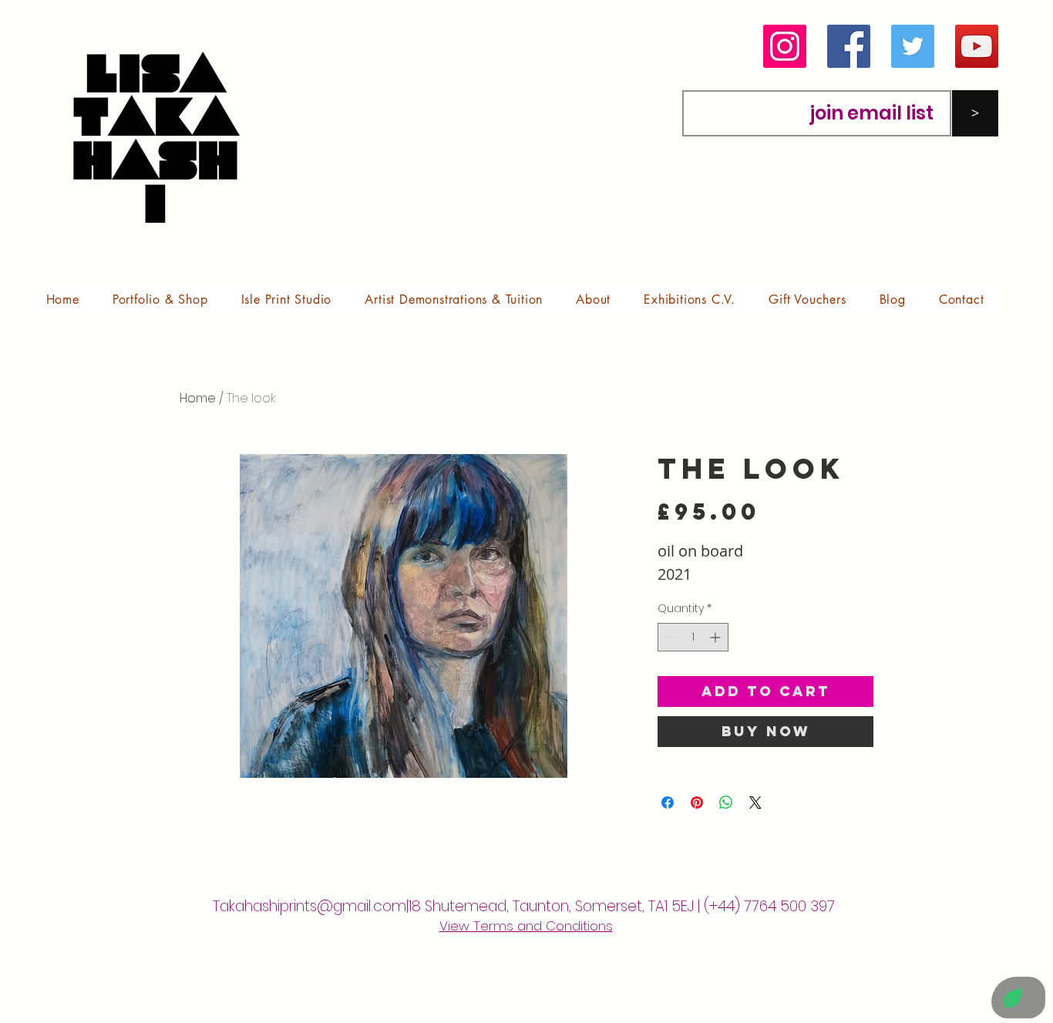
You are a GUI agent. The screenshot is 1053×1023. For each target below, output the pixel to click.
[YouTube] (976, 46)
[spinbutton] (693, 637)
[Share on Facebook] (667, 802)
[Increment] (716, 637)
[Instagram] (784, 46)
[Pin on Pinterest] (697, 802)
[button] (160, 299)
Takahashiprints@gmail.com (309, 906)
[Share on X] (755, 802)
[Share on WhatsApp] (726, 802)
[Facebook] (848, 46)
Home (198, 398)
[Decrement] (669, 637)
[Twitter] (912, 46)
